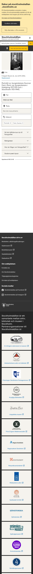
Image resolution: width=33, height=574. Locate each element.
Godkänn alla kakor (11, 23)
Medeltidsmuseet (7, 250)
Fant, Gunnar (17, 123)
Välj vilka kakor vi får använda (14, 30)
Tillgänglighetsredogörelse (10, 276)
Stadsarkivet (5, 258)
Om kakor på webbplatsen (10, 280)
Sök (31, 43)
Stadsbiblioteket (7, 254)
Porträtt (6, 123)
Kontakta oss (6, 268)
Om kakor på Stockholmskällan (11, 18)
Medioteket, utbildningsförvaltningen (13, 241)
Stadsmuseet (6, 78)
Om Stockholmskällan (8, 272)
